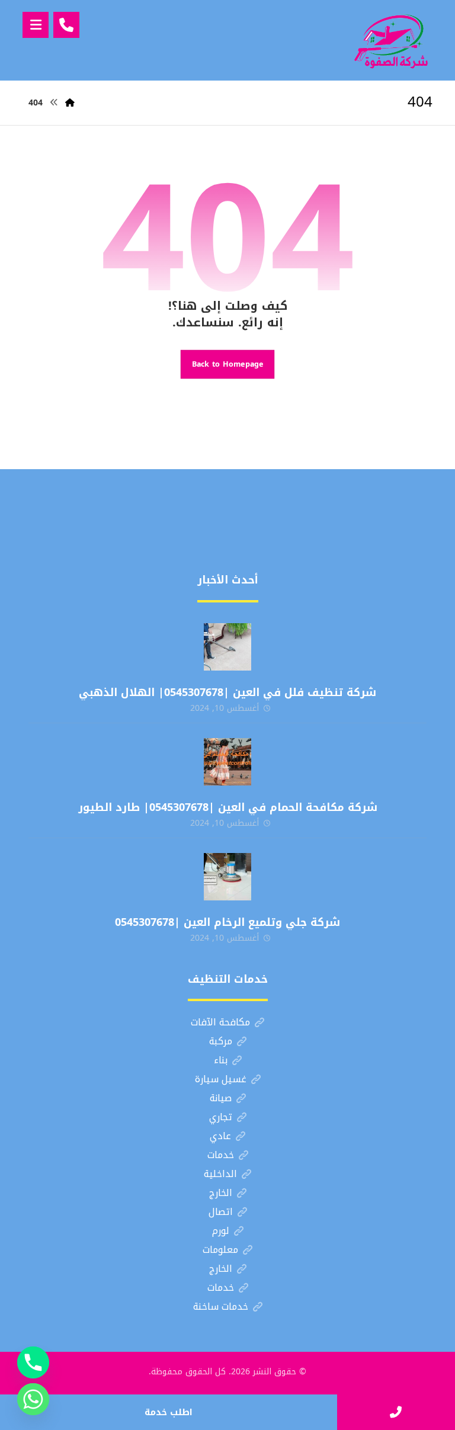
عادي (220, 1136)
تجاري (220, 1117)
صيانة (221, 1098)
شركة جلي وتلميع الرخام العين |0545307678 (227, 922)
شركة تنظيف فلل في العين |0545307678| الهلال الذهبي (227, 692)
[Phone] (33, 1362)
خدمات (220, 1155)
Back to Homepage (228, 364)
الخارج (220, 1193)
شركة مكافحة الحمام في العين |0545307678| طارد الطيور (227, 807)
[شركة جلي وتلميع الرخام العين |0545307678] (227, 876)
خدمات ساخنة (220, 1306)
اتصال (221, 1212)
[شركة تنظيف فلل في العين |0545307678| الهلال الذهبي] (227, 647)
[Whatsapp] (33, 1399)
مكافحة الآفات (220, 1022)
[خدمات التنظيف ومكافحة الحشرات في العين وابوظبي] (391, 40)
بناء (221, 1060)
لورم (220, 1230)
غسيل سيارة (220, 1079)
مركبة (220, 1041)
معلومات (220, 1249)
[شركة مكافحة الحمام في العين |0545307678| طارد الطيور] (227, 761)
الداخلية (220, 1174)
